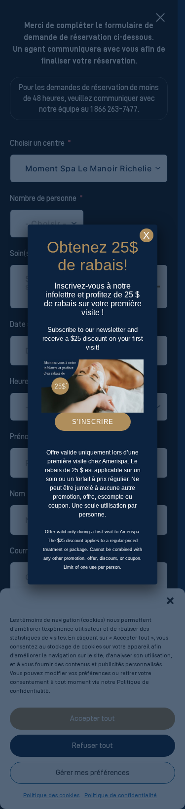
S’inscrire (92, 421)
